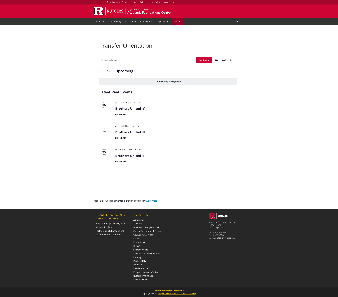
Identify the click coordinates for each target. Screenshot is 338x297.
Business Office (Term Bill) (146, 227)
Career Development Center (147, 231)
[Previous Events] (98, 71)
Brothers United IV (130, 108)
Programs (129, 21)
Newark (125, 2)
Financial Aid (139, 242)
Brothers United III (130, 132)
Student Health (140, 279)
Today (109, 71)
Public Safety (139, 260)
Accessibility (179, 290)
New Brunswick (113, 2)
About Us (99, 21)
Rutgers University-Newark (138, 9)
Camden (134, 2)
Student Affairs (140, 249)
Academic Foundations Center (149, 12)
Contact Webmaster (163, 290)
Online (157, 2)
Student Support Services (108, 234)
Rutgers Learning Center (145, 272)
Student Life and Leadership (147, 253)
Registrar (138, 264)
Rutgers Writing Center (144, 275)
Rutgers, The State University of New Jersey (177, 293)
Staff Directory (114, 21)
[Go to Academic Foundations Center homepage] (218, 218)
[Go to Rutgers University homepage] (109, 11)
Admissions (139, 219)
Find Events (203, 60)
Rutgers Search (169, 2)
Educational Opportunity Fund (110, 223)
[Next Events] (102, 71)
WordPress (151, 200)
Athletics (137, 223)
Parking (137, 257)
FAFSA (136, 238)
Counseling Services (143, 234)
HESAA (136, 246)
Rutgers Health (146, 2)
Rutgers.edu (100, 2)
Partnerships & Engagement (153, 21)
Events (175, 21)
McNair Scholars (104, 227)
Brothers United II (129, 155)
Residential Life (140, 268)
